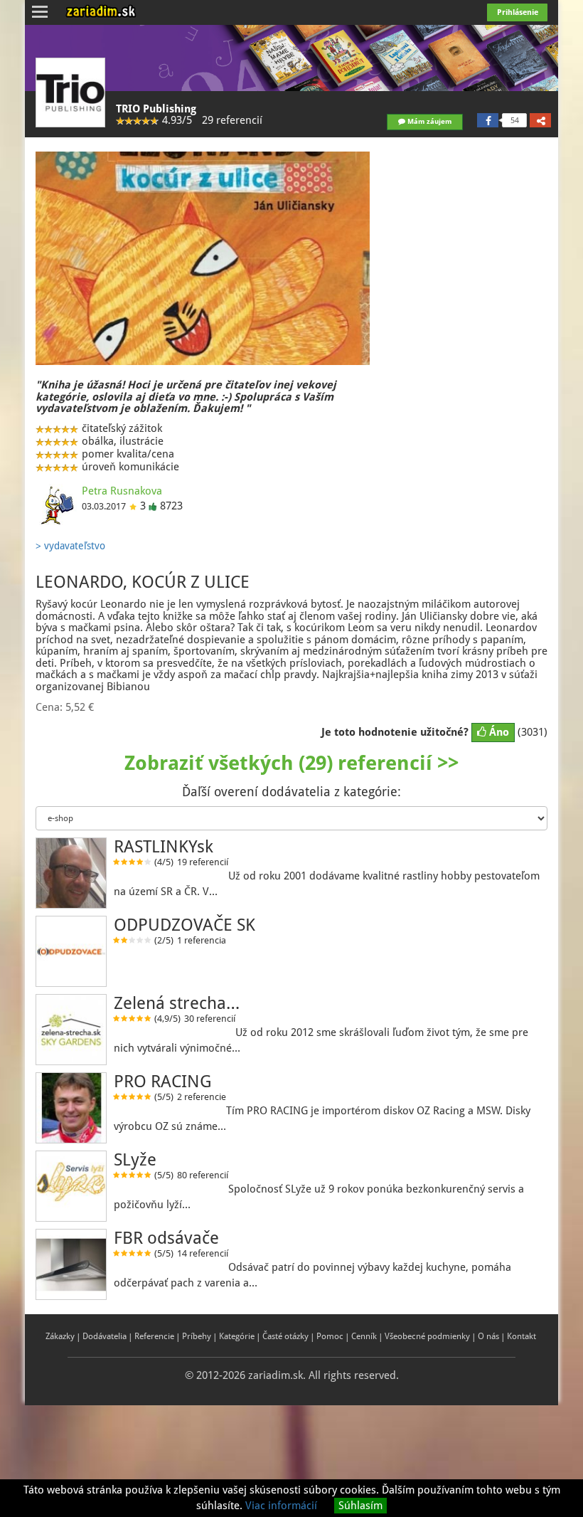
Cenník (364, 1336)
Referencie (154, 1336)
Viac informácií (281, 1505)
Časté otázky (285, 1336)
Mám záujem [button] (428, 121)
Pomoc (329, 1336)
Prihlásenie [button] (517, 12)
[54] (487, 120)
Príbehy (196, 1336)
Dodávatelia (104, 1336)
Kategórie (237, 1336)
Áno (497, 732)
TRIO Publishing (156, 108)
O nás (488, 1336)
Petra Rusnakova (122, 491)
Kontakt (521, 1336)
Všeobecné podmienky (427, 1336)
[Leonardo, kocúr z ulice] (203, 258)
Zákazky (60, 1336)
